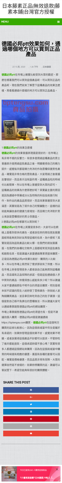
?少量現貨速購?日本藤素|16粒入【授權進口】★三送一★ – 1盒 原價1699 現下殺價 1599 (37, 477)
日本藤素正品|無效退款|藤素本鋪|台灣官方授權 (31, 8)
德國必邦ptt (8, 74)
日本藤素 (47, 67)
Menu (5, 21)
